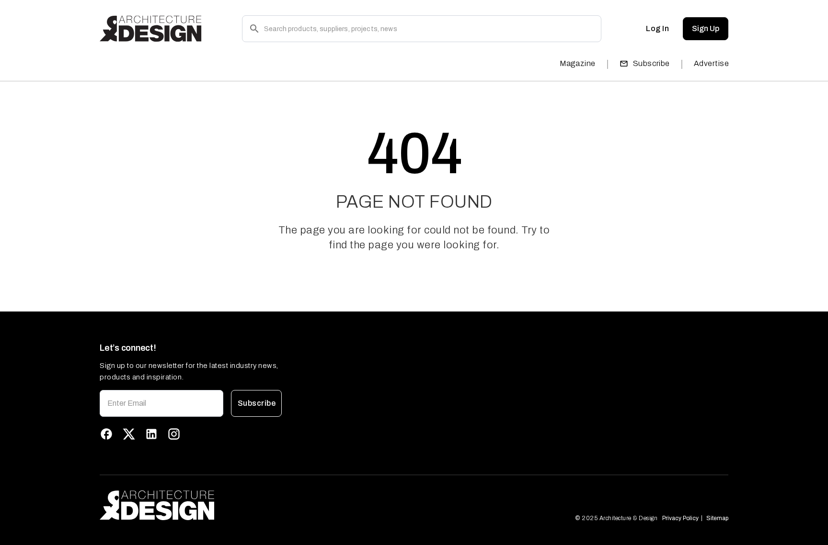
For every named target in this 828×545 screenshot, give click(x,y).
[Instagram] (174, 434)
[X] (129, 434)
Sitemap (717, 518)
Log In (657, 28)
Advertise (711, 63)
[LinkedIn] (151, 434)
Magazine (578, 63)
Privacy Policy (680, 518)
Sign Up (705, 28)
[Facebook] (106, 434)
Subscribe (651, 63)
